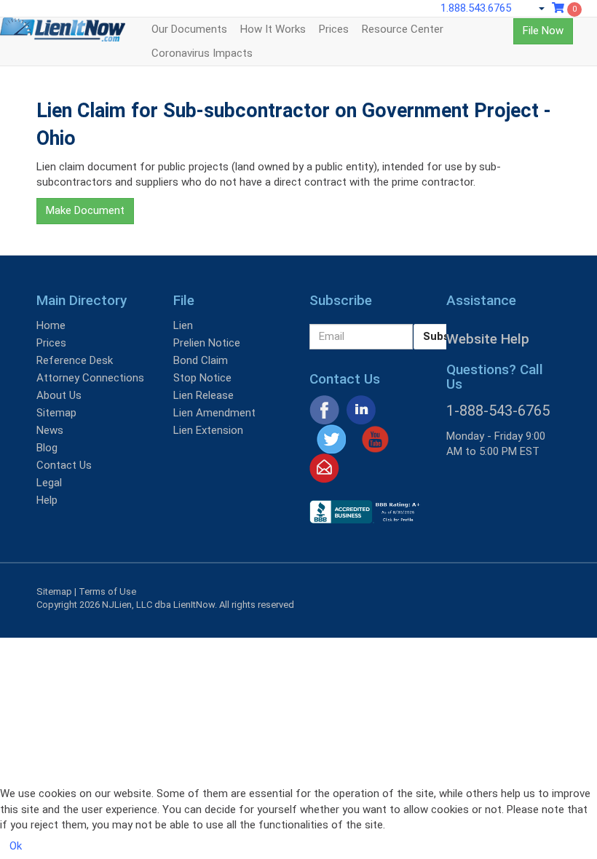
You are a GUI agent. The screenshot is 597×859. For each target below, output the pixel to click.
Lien (183, 325)
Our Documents (189, 29)
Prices (334, 29)
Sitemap (56, 412)
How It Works (273, 29)
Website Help (487, 338)
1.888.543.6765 (475, 8)
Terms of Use (107, 591)
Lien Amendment (214, 412)
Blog (47, 447)
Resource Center (402, 29)
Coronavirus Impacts (202, 53)
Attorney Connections (90, 377)
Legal (49, 482)
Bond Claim (200, 360)
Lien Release (203, 395)
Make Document (85, 210)
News (49, 430)
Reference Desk (74, 360)
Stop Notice (202, 377)
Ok (15, 845)
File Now (543, 30)
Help (47, 500)
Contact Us (64, 465)
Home (51, 325)
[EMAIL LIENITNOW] (324, 467)
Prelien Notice (206, 342)
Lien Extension (208, 430)
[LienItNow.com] (62, 35)
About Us (59, 395)
